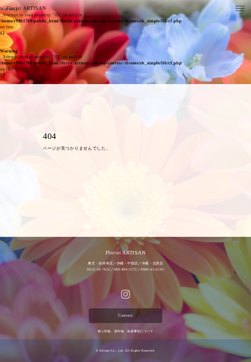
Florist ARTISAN (26, 8)
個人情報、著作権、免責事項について (125, 331)
